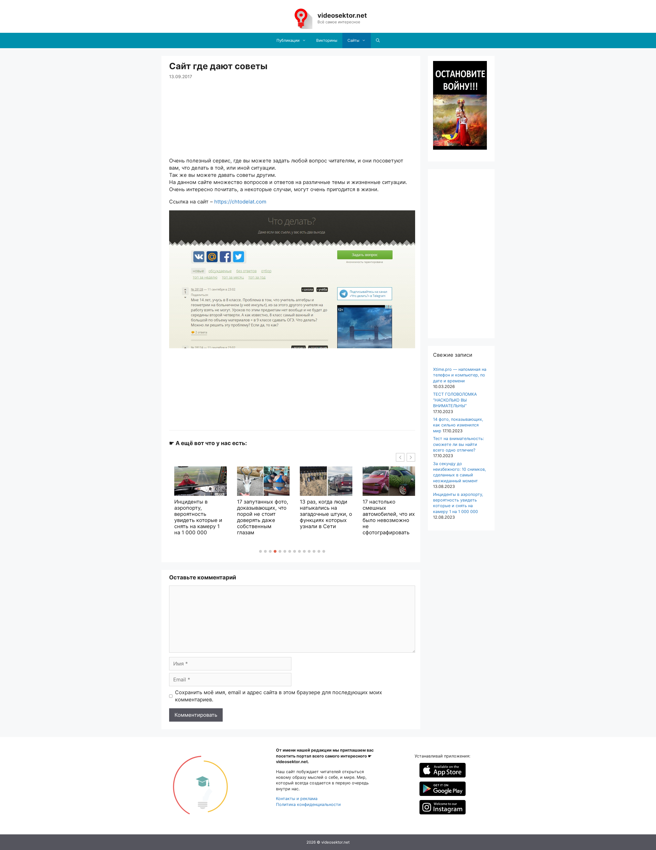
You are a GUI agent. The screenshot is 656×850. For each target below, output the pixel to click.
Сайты (353, 40)
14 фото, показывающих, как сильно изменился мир (458, 425)
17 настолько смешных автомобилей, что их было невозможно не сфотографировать (356, 517)
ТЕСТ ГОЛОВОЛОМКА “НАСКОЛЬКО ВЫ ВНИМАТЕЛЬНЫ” (455, 400)
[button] (260, 551)
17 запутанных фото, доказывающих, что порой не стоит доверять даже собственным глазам (229, 517)
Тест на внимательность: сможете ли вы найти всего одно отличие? (458, 444)
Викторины (326, 40)
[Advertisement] (292, 116)
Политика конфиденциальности (308, 804)
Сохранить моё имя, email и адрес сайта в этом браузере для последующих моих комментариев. (278, 696)
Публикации (288, 40)
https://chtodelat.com (240, 202)
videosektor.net (342, 15)
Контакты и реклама (296, 798)
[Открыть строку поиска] (378, 40)
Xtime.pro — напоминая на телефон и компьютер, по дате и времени (459, 375)
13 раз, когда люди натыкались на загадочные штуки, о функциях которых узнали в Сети (293, 514)
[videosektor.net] (300, 18)
